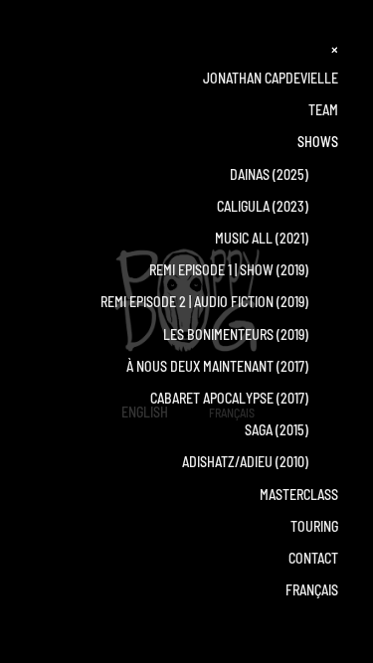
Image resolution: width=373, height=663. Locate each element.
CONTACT (313, 558)
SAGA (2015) (291, 429)
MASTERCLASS (299, 494)
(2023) (304, 206)
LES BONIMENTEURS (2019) (250, 334)
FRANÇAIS (311, 589)
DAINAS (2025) (269, 174)
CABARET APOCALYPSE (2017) (244, 398)
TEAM (323, 109)
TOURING (314, 526)
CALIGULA (243, 206)
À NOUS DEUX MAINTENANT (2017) (232, 366)
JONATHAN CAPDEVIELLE (270, 78)
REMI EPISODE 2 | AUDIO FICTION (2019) (219, 301)
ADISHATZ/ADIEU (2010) (260, 461)
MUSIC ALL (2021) (276, 238)
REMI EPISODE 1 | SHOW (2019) (243, 269)
